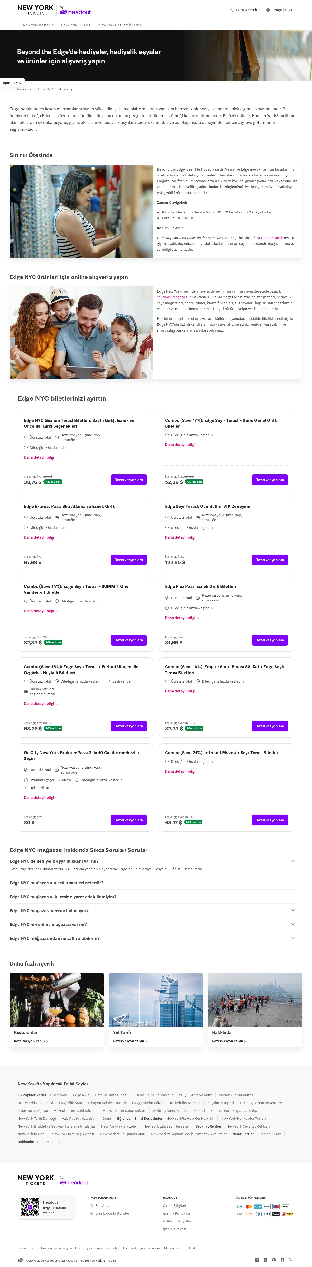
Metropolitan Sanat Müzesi (124, 1110)
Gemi (106, 1118)
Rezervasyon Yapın (29, 1040)
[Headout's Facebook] (282, 1260)
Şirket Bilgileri (174, 1205)
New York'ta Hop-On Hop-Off (190, 1118)
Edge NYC (45, 89)
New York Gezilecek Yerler (120, 24)
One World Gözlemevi (35, 1102)
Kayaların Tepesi (220, 1102)
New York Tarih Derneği (37, 1118)
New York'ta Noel (32, 1133)
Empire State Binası (111, 1094)
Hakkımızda (47, 1141)
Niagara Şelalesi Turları (107, 1102)
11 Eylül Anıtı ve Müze (196, 1094)
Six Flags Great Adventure (261, 1102)
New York (24, 89)
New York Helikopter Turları (243, 1118)
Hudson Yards (272, 237)
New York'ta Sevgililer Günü (122, 1133)
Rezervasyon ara (129, 479)
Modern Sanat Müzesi (236, 1094)
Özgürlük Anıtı (70, 1102)
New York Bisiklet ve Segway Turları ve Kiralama (56, 1126)
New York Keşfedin (38, 24)
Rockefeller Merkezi (185, 1102)
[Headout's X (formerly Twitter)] (291, 1260)
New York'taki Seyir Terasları (166, 1126)
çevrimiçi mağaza (171, 296)
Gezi (87, 24)
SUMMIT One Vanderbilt (153, 1094)
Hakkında (69, 24)
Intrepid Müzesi (83, 1110)
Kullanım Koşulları (178, 1221)
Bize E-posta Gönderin (114, 1213)
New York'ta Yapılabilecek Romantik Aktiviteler (189, 1133)
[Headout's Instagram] (265, 1260)
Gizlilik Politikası (176, 1213)
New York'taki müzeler (119, 1126)
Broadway (58, 1094)
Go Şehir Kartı (270, 1133)
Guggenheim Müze (147, 1102)
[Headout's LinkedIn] (257, 1260)
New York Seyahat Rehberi (248, 1126)
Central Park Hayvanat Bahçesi (236, 1110)
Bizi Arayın (104, 1205)
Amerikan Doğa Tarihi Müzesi (41, 1110)
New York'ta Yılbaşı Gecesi (73, 1133)
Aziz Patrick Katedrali (79, 1118)
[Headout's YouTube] (274, 1260)
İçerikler (10, 82)
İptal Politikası (174, 1228)
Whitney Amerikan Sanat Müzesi (179, 1110)
